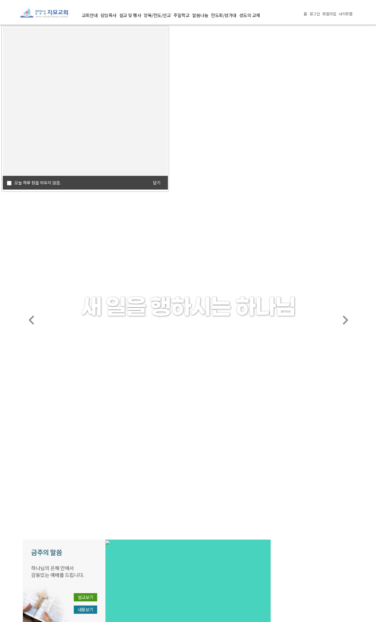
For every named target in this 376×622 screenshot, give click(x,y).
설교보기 (86, 597)
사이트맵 (345, 13)
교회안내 (90, 15)
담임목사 (108, 15)
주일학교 (181, 15)
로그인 (315, 13)
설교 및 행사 (130, 15)
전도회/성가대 (223, 15)
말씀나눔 (200, 15)
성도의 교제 (249, 15)
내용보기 (86, 609)
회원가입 (329, 13)
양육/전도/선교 (157, 15)
